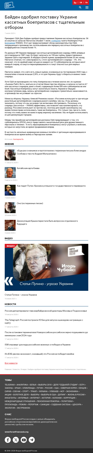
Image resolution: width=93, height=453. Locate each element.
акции (8, 394)
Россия (48, 388)
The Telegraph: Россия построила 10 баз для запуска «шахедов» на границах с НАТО (44, 321)
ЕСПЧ (82, 384)
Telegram (10, 384)
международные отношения (20, 401)
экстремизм (23, 408)
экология (10, 408)
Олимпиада (29, 388)
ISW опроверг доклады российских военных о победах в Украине (37, 344)
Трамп (34, 391)
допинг (62, 394)
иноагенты (10, 398)
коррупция (69, 398)
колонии (57, 398)
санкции (44, 404)
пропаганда (11, 404)
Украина (43, 391)
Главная (8, 369)
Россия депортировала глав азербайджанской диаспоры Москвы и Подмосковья (46, 310)
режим (22, 404)
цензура (76, 404)
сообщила (56, 40)
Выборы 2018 (44, 384)
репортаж (33, 404)
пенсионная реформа (48, 401)
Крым (18, 388)
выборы (35, 394)
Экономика (72, 391)
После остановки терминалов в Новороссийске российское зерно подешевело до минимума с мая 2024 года (46, 334)
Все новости (11, 363)
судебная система (60, 404)
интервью (23, 398)
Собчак (16, 391)
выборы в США (48, 394)
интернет (35, 398)
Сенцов (82, 388)
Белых (33, 384)
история (46, 398)
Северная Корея (69, 388)
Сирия (8, 391)
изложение (10, 43)
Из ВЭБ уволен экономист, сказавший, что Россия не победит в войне (39, 353)
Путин (40, 388)
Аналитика (22, 384)
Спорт (25, 391)
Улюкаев (53, 391)
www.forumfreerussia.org (16, 432)
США (56, 388)
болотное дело (21, 394)
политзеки (67, 401)
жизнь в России (76, 394)
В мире (23, 369)
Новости (16, 369)
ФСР (62, 391)
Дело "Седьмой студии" (65, 384)
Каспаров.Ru (18, 139)
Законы (9, 388)
